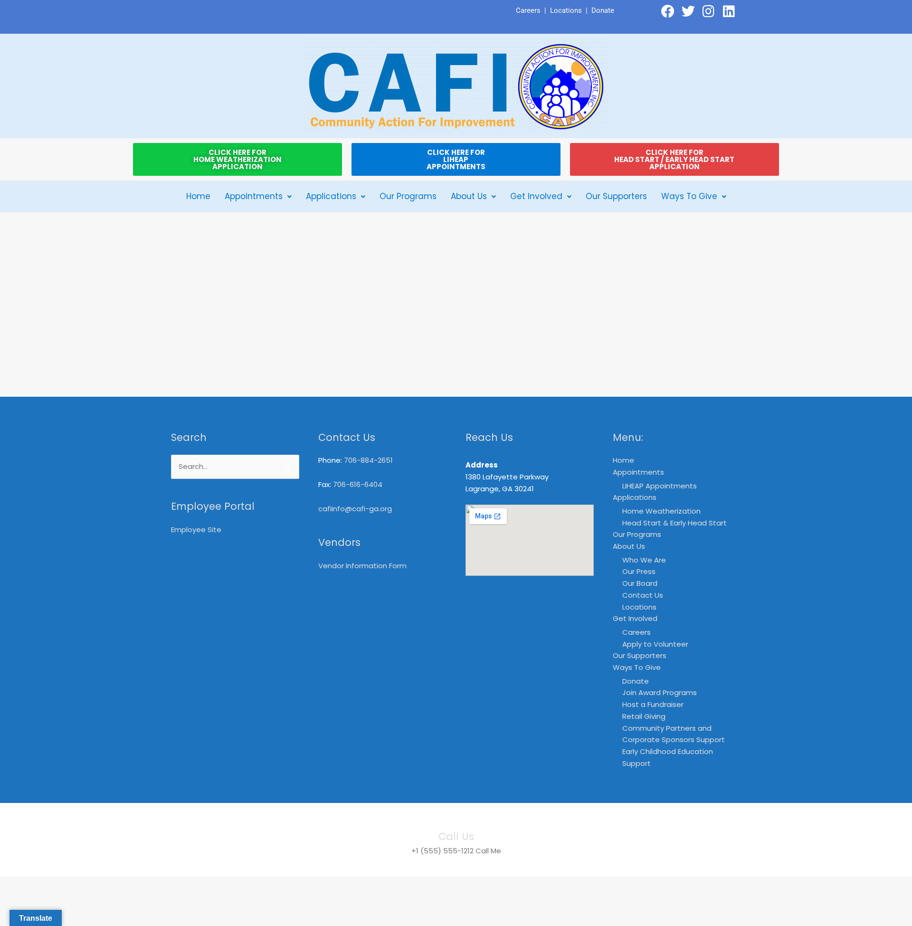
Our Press (639, 571)
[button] (258, 196)
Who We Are (644, 560)
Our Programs (408, 196)
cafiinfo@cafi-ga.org (355, 509)
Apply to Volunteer (655, 644)
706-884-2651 (368, 460)
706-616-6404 (357, 484)
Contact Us (642, 595)
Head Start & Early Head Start (674, 523)
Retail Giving (643, 716)
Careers (528, 10)
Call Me (488, 851)
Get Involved (536, 196)
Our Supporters (616, 196)
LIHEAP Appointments (659, 486)
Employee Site (196, 530)
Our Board (639, 583)
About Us (469, 196)
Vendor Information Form (362, 566)
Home (198, 196)
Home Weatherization (661, 511)
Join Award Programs (659, 692)
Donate (602, 10)
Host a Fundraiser (653, 704)
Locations (566, 10)
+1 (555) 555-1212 (442, 851)
